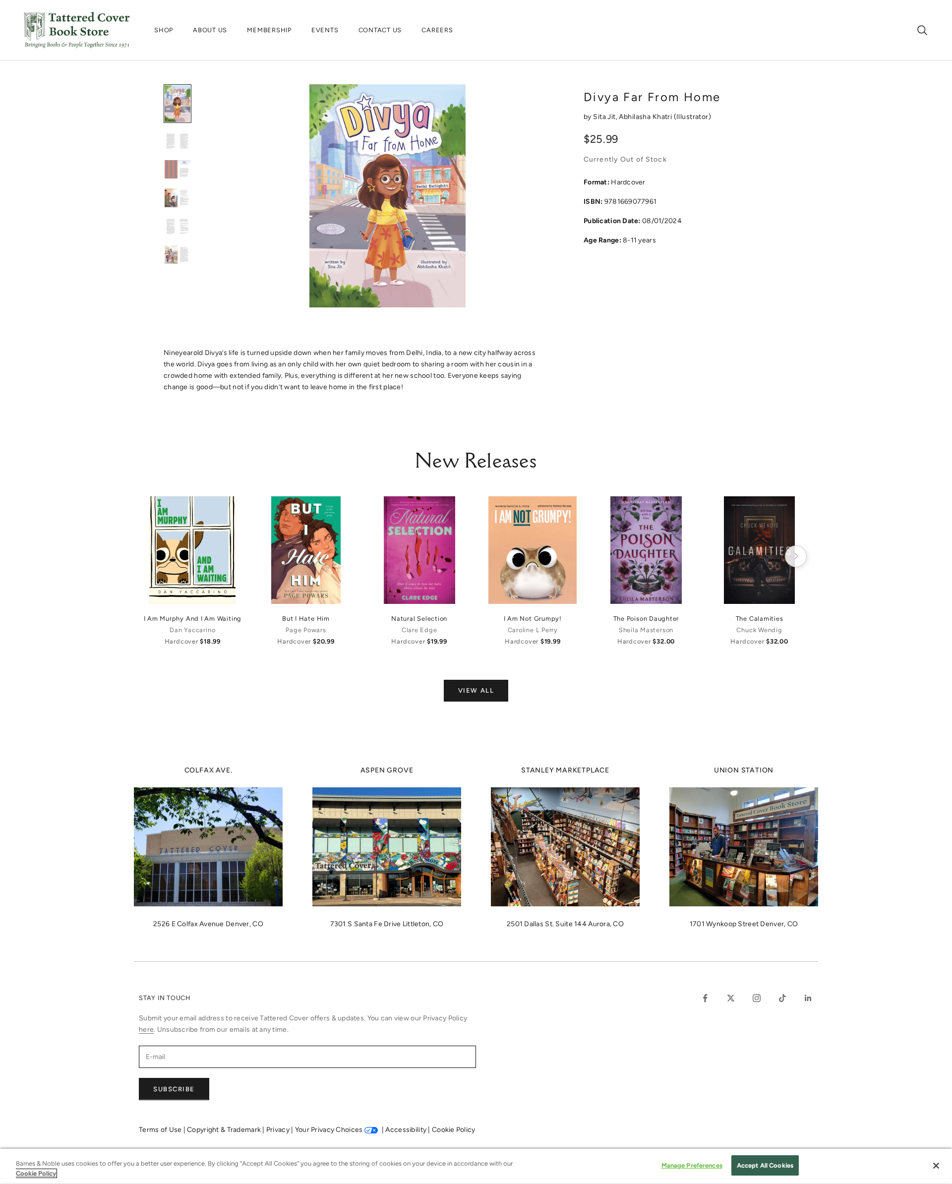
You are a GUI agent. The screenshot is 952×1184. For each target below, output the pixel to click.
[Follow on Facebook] (705, 998)
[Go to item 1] (177, 103)
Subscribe (174, 1089)
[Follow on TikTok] (782, 998)
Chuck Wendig (759, 630)
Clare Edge (419, 630)
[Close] (936, 1166)
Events (325, 30)
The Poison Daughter (646, 618)
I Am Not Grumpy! (533, 618)
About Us (210, 30)
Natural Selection (419, 618)
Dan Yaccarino (192, 630)
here (146, 1029)
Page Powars (306, 630)
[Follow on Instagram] (757, 998)
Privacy (278, 1129)
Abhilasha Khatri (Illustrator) (665, 117)
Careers (437, 30)
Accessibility (406, 1129)
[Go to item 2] (177, 141)
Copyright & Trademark (224, 1129)
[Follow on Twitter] (731, 998)
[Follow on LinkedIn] (808, 998)
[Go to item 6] (177, 254)
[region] (476, 1166)
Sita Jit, (606, 117)
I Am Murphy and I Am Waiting (193, 618)
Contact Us (380, 30)
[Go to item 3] (177, 169)
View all (476, 690)
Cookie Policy (454, 1129)
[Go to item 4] (177, 197)
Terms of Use (161, 1129)
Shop (163, 30)
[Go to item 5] (177, 226)
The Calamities (759, 618)
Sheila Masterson (646, 630)
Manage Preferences (691, 1165)
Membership (269, 30)
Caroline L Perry (533, 630)
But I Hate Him (306, 618)
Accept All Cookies (765, 1165)
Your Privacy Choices (329, 1129)
